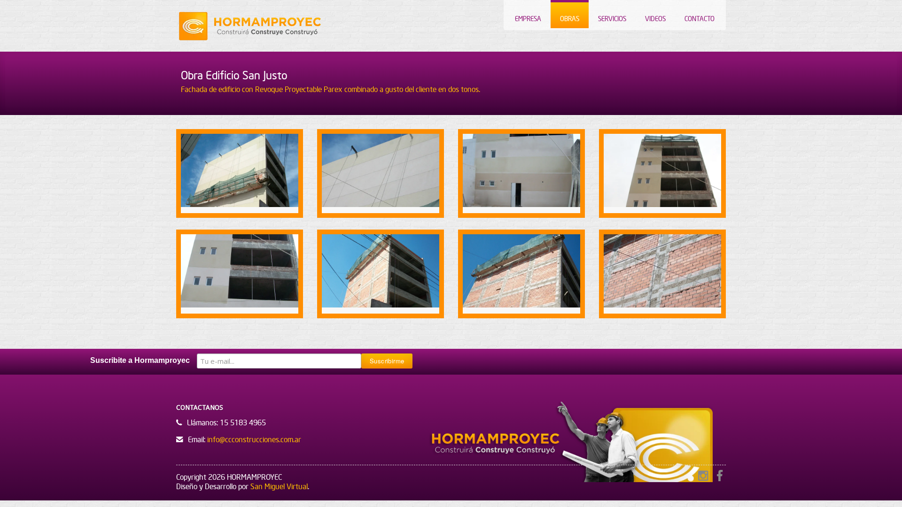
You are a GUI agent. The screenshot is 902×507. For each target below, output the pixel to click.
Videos (655, 19)
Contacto (699, 19)
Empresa (528, 19)
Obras (569, 19)
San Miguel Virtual (279, 486)
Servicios (612, 19)
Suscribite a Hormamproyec (140, 360)
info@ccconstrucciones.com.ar (254, 439)
